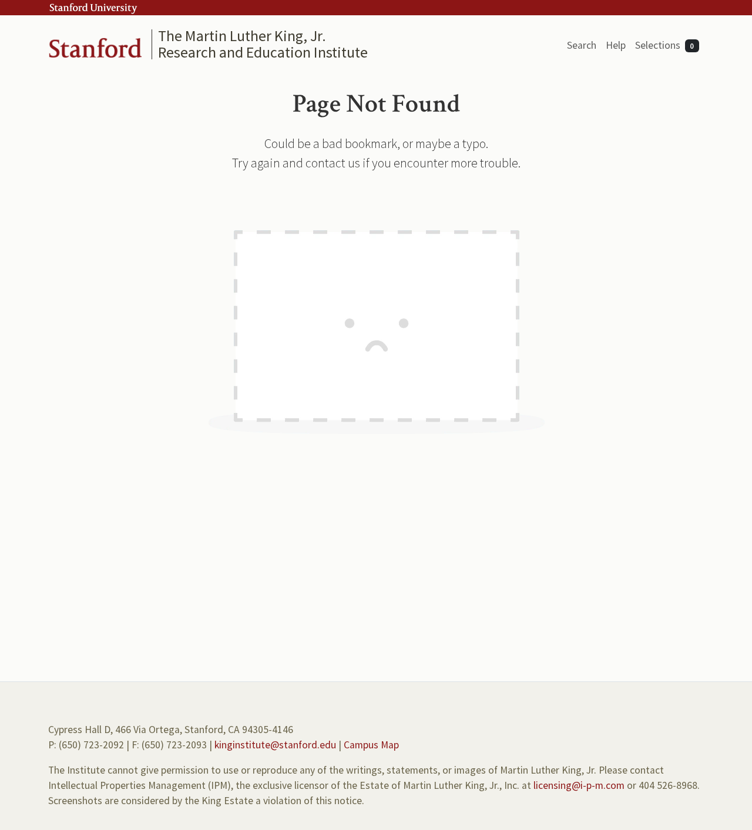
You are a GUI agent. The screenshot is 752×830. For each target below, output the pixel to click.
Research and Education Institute (263, 52)
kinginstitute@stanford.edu (275, 744)
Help (616, 45)
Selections (664, 45)
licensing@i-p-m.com (579, 785)
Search (581, 45)
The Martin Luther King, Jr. (242, 35)
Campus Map (371, 744)
